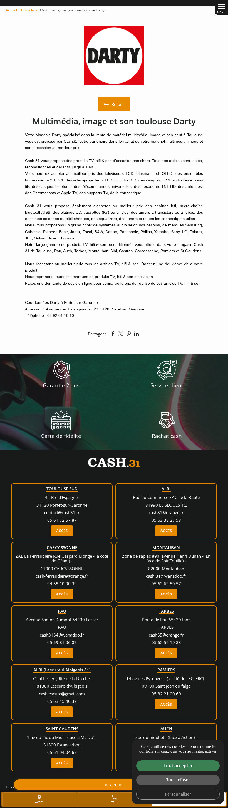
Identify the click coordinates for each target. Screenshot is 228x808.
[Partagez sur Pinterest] (128, 334)
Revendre (114, 784)
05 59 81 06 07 (62, 642)
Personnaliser (178, 794)
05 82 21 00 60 (166, 693)
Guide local (30, 10)
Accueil (11, 10)
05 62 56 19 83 (166, 642)
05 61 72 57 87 (62, 520)
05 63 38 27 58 (166, 520)
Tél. (114, 799)
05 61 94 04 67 (62, 752)
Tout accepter (178, 765)
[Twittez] (121, 334)
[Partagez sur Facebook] (113, 334)
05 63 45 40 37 (62, 701)
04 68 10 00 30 (62, 583)
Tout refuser (178, 779)
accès (39, 799)
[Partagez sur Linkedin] (136, 334)
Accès (62, 530)
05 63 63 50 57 (166, 583)
